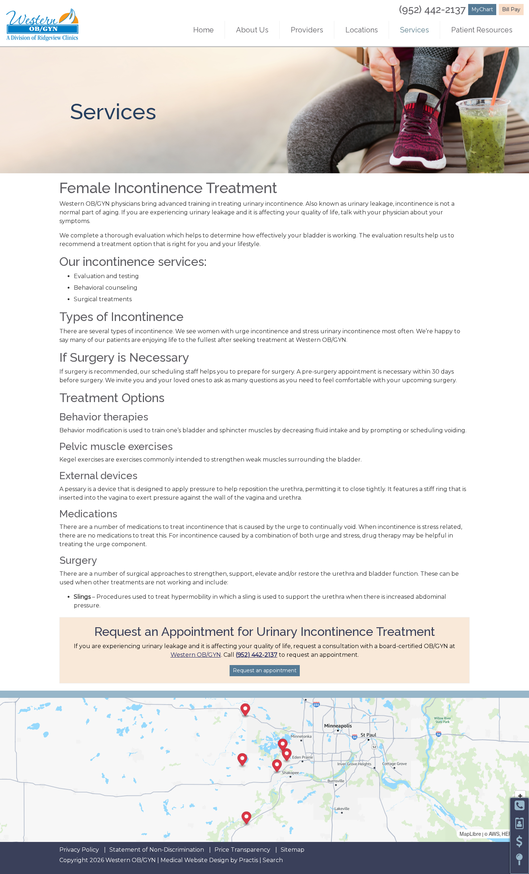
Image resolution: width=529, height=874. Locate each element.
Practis (248, 860)
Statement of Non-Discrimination (156, 850)
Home (203, 30)
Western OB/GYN (196, 654)
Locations (361, 30)
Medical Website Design (194, 860)
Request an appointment (265, 670)
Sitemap (292, 850)
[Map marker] (242, 760)
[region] (264, 770)
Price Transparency (242, 850)
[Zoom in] (520, 796)
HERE (508, 833)
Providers (307, 30)
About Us (252, 30)
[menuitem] (203, 30)
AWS (494, 833)
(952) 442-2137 (432, 9)
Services (414, 30)
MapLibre (470, 833)
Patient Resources (481, 30)
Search (273, 860)
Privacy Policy (79, 850)
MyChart (482, 9)
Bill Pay (511, 9)
